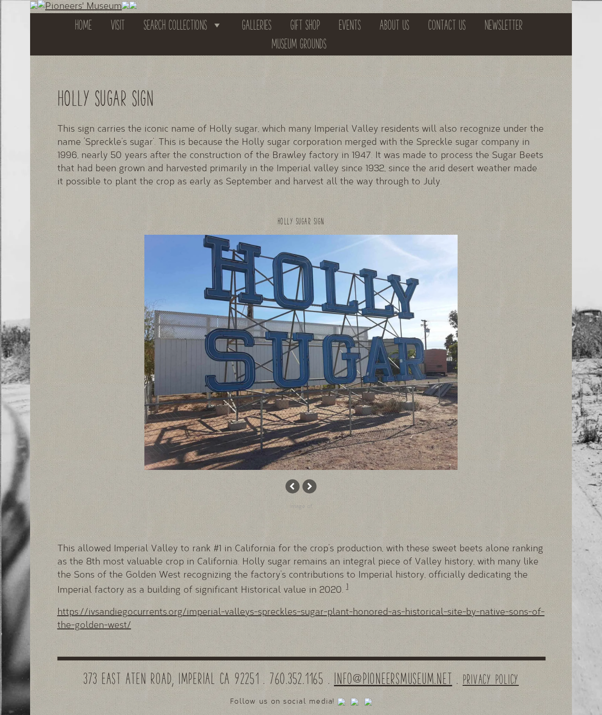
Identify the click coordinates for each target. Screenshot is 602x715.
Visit (118, 24)
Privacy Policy (491, 679)
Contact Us (447, 24)
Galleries (256, 24)
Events (350, 24)
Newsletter (503, 24)
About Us (394, 24)
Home (83, 24)
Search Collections (175, 24)
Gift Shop (305, 24)
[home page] (79, 6)
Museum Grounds (298, 43)
